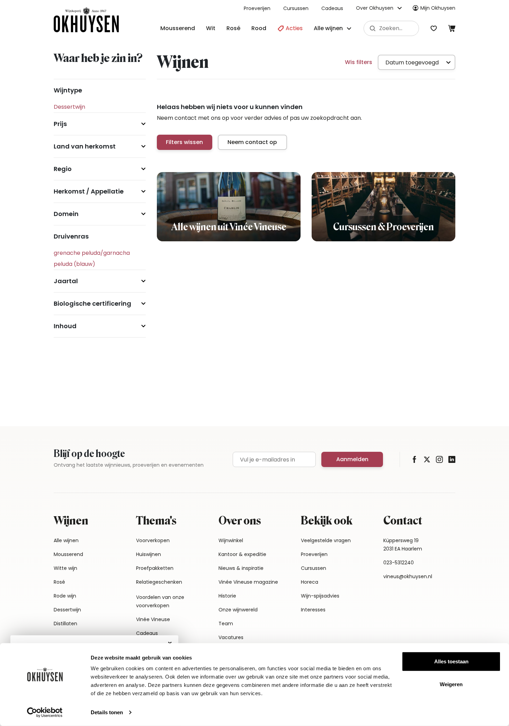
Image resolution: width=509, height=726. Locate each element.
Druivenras (71, 236)
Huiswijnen (148, 554)
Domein (66, 213)
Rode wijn (65, 595)
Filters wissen (184, 142)
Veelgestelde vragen (326, 540)
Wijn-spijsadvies (320, 595)
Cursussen (296, 8)
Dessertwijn (67, 609)
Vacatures (230, 637)
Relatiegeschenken (159, 582)
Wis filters (358, 62)
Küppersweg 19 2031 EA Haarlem (402, 544)
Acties (293, 28)
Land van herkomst (85, 146)
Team (225, 623)
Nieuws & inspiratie (241, 568)
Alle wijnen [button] (328, 28)
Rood (258, 28)
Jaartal (66, 281)
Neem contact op (252, 142)
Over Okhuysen (374, 8)
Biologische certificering (92, 303)
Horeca (309, 582)
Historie (227, 595)
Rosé (233, 28)
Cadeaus (332, 8)
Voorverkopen (153, 540)
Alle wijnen (66, 540)
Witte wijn (65, 568)
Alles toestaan (451, 661)
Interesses (313, 609)
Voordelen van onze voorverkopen (160, 601)
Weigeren (451, 684)
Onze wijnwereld (238, 609)
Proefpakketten (154, 568)
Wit (210, 28)
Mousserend (177, 28)
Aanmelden (352, 459)
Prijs (60, 123)
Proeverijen (257, 8)
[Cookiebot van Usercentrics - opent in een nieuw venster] (45, 712)
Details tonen (107, 712)
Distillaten (65, 623)
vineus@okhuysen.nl (407, 576)
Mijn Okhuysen (437, 8)
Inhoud (65, 326)
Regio (63, 168)
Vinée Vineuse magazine (248, 582)
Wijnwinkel (230, 540)
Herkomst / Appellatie (89, 191)
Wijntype (68, 90)
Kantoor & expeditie (242, 554)
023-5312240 (398, 562)
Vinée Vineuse (153, 619)
